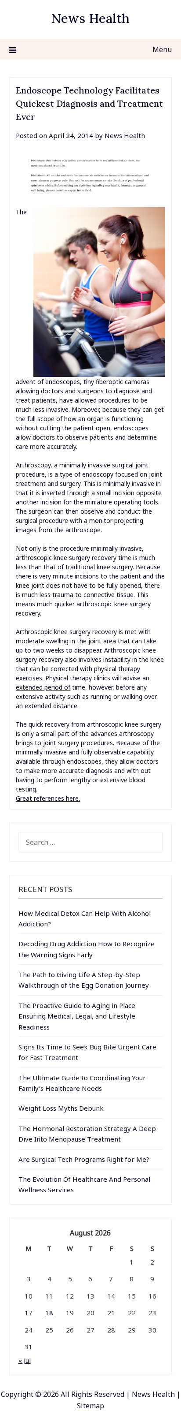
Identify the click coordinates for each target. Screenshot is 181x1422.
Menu (162, 49)
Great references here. (48, 798)
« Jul (24, 1360)
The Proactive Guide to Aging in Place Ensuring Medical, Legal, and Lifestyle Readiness (76, 1016)
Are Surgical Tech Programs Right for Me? (83, 1159)
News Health (90, 18)
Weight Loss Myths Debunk (61, 1108)
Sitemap (90, 1406)
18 (49, 1312)
